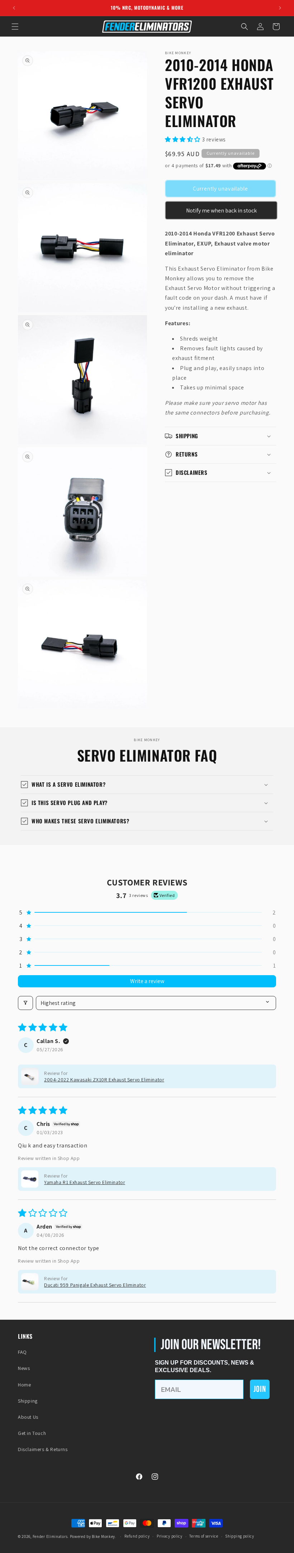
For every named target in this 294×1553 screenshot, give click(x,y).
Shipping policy (239, 1536)
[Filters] (25, 1003)
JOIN (259, 1389)
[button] (15, 26)
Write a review (147, 981)
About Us (28, 1417)
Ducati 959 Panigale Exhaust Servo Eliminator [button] (95, 1285)
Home (24, 1384)
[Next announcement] (280, 8)
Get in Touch (32, 1433)
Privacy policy (169, 1536)
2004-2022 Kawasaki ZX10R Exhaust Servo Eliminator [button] (104, 1079)
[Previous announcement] (14, 8)
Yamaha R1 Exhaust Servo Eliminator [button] (84, 1182)
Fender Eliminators (50, 1536)
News (24, 1368)
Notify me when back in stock (221, 210)
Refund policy (137, 1536)
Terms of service (203, 1536)
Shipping (28, 1401)
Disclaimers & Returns (43, 1449)
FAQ (22, 1352)
